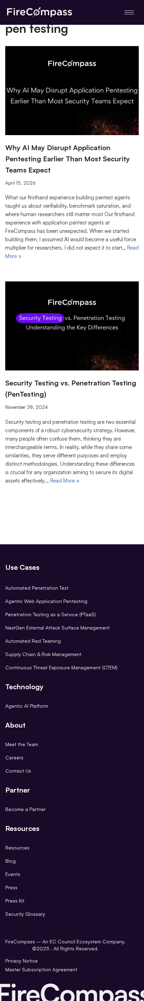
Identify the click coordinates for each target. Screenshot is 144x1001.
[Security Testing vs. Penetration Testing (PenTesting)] (72, 325)
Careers (14, 757)
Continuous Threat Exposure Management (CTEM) (61, 667)
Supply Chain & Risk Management (43, 654)
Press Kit (14, 901)
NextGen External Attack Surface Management (57, 628)
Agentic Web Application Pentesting (46, 601)
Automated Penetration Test (37, 588)
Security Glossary (25, 914)
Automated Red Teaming (33, 641)
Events (12, 874)
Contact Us (18, 771)
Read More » (64, 480)
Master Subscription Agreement (41, 969)
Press (11, 887)
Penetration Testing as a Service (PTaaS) (50, 614)
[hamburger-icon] (129, 12)
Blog (10, 861)
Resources (17, 848)
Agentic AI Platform (26, 706)
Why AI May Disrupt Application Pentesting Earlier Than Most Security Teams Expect (67, 158)
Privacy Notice (21, 961)
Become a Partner (25, 809)
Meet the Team (21, 744)
